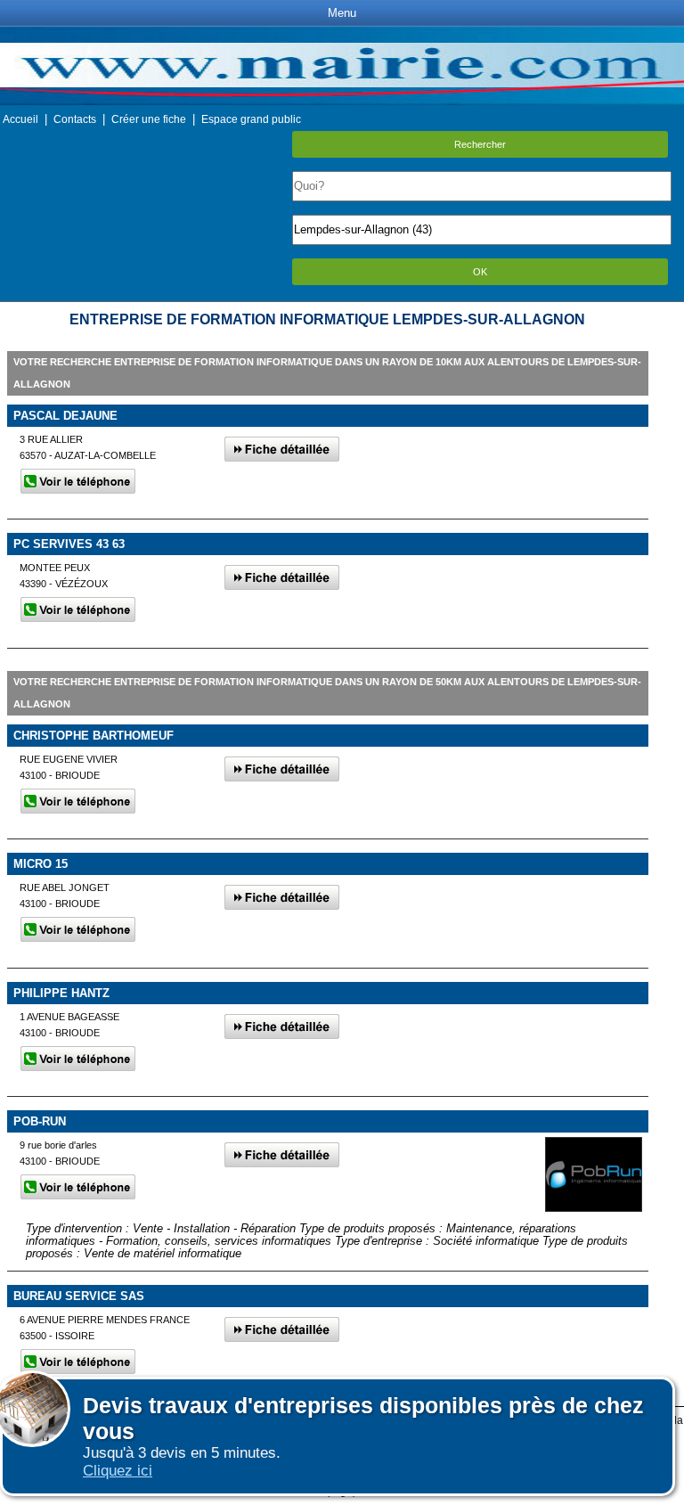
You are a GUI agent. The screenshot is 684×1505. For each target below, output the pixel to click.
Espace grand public (251, 119)
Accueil (20, 119)
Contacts (74, 119)
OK (480, 271)
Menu (342, 13)
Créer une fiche (148, 119)
